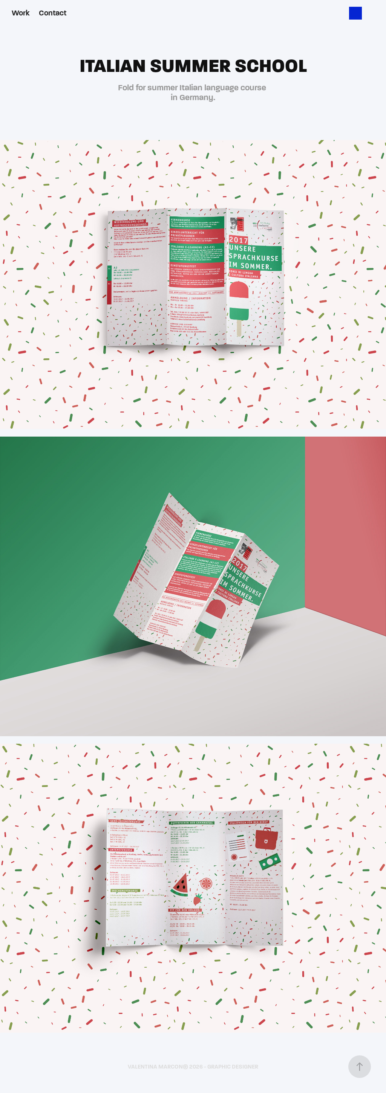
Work (21, 13)
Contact (52, 13)
